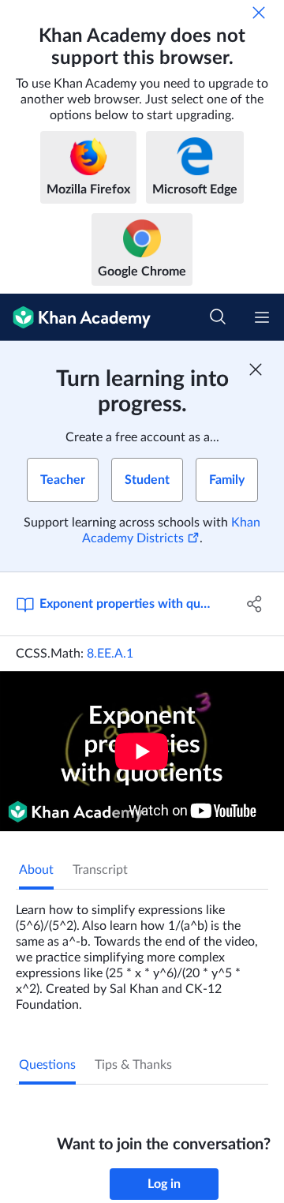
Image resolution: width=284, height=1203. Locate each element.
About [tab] (36, 870)
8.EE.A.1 (110, 653)
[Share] (254, 604)
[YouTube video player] (142, 751)
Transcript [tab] (100, 870)
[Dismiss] (258, 12)
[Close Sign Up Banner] (255, 369)
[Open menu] (261, 317)
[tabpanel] (142, 951)
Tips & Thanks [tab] (133, 1065)
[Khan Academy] (75, 317)
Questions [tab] (47, 1065)
